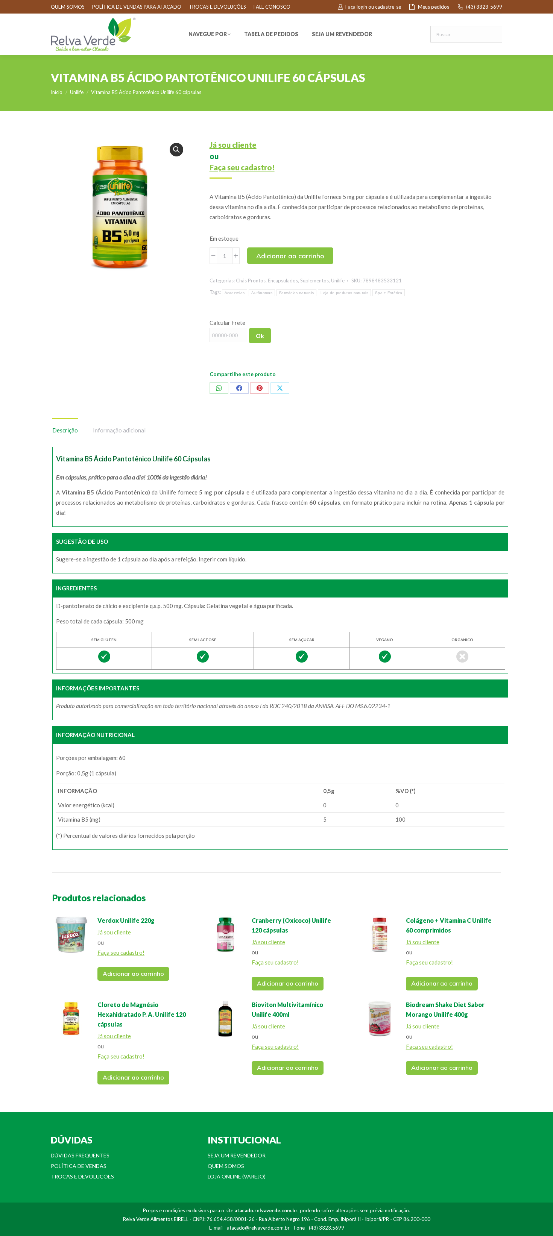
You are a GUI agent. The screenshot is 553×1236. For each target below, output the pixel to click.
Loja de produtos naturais (344, 293)
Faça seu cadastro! (242, 167)
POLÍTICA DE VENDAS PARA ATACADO (136, 7)
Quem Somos (226, 1166)
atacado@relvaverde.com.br (258, 1228)
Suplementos (314, 281)
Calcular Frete (227, 322)
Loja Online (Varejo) (237, 1176)
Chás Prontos (251, 281)
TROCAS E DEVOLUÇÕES (217, 7)
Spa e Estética (388, 293)
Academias (235, 293)
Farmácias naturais (296, 293)
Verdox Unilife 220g (126, 920)
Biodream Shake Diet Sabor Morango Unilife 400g (445, 1009)
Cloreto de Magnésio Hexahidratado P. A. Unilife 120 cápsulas (141, 1014)
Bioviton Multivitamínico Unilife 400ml (287, 1009)
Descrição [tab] (65, 430)
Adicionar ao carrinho (290, 256)
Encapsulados (283, 281)
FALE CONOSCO (272, 7)
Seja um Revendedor (237, 1155)
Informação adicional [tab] (119, 430)
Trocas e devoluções (82, 1176)
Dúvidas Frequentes (80, 1155)
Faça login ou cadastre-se (373, 7)
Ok (260, 336)
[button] (176, 149)
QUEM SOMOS (68, 7)
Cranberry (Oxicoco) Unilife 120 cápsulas (291, 925)
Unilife (338, 281)
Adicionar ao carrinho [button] (133, 973)
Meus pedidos (433, 7)
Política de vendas (78, 1166)
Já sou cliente (233, 144)
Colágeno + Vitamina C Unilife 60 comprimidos (449, 925)
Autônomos (261, 293)
